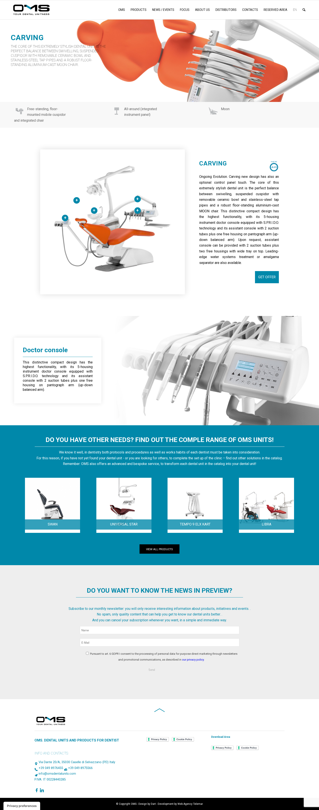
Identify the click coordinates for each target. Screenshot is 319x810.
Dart (153, 803)
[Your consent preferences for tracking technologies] (21, 806)
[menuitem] (121, 9)
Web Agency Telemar (190, 803)
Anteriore (298, 88)
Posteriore (305, 88)
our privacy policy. (193, 659)
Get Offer (267, 277)
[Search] (304, 9)
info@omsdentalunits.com (57, 774)
